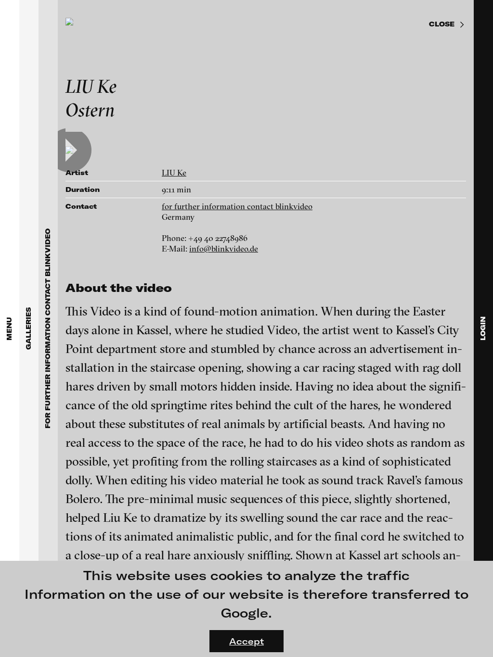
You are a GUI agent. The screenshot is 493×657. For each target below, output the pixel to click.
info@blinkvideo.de (223, 248)
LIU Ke (174, 172)
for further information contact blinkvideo (237, 206)
